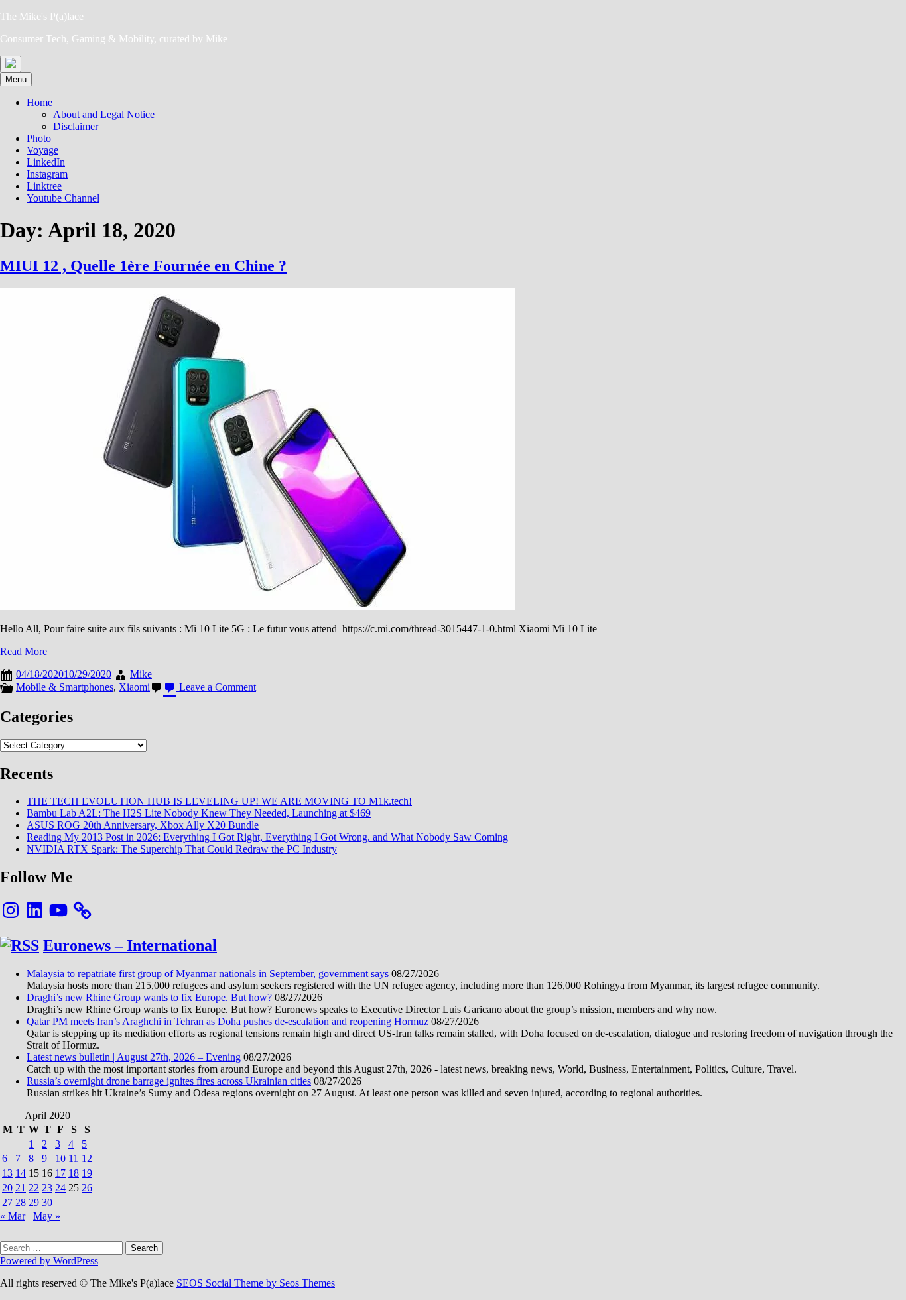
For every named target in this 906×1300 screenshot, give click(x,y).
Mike (141, 674)
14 (20, 1173)
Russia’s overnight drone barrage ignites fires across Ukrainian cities (169, 1081)
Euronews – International (130, 945)
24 (60, 1187)
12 (87, 1158)
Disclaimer (75, 126)
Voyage (42, 150)
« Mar (12, 1216)
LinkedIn (46, 162)
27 (7, 1202)
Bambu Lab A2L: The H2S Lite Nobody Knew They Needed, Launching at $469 (199, 813)
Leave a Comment (216, 687)
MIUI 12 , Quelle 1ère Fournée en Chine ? (143, 265)
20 (7, 1187)
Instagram (47, 174)
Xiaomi (134, 687)
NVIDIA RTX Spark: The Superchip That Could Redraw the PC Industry (182, 849)
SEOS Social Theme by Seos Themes (255, 1283)
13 (7, 1173)
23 (47, 1187)
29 (34, 1202)
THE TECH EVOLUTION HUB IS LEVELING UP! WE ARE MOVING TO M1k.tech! (219, 801)
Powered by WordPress (49, 1260)
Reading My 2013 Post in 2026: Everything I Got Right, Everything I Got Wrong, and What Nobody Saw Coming (267, 837)
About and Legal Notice (104, 114)
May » (46, 1216)
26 (87, 1187)
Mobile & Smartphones (64, 687)
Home (39, 102)
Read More (23, 651)
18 (73, 1173)
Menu (16, 79)
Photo (39, 138)
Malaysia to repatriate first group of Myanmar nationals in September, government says (208, 973)
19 (87, 1173)
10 (60, 1158)
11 (73, 1158)
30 (47, 1202)
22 (34, 1187)
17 (60, 1173)
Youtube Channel (63, 198)
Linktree (44, 186)
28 (20, 1202)
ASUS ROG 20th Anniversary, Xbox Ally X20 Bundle (143, 825)
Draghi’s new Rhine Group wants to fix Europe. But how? (149, 997)
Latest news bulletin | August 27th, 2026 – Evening (134, 1057)
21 (20, 1187)
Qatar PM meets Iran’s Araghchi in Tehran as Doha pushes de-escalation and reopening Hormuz (227, 1021)
